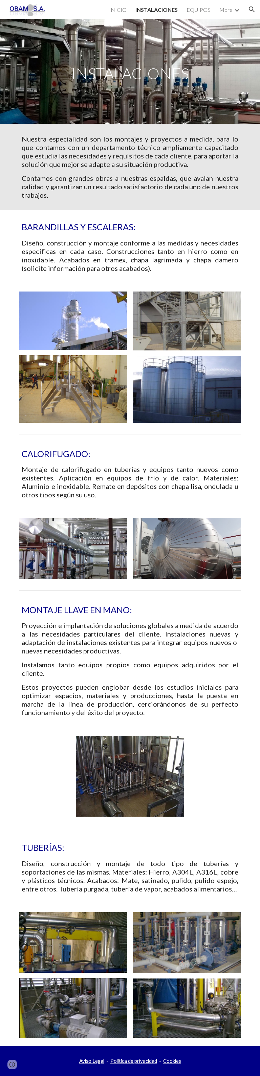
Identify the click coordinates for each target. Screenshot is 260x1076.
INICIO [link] (118, 9)
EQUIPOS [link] (199, 9)
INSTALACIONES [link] (156, 9)
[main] (130, 71)
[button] (252, 9)
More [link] (226, 9)
